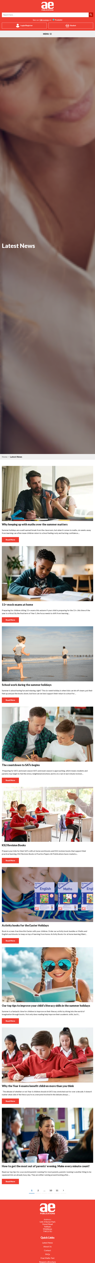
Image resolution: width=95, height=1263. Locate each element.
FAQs (47, 1254)
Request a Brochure (47, 1262)
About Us (47, 1246)
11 (57, 1190)
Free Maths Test (47, 1258)
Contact (47, 1250)
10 (50, 1190)
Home (5, 457)
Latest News (47, 1242)
